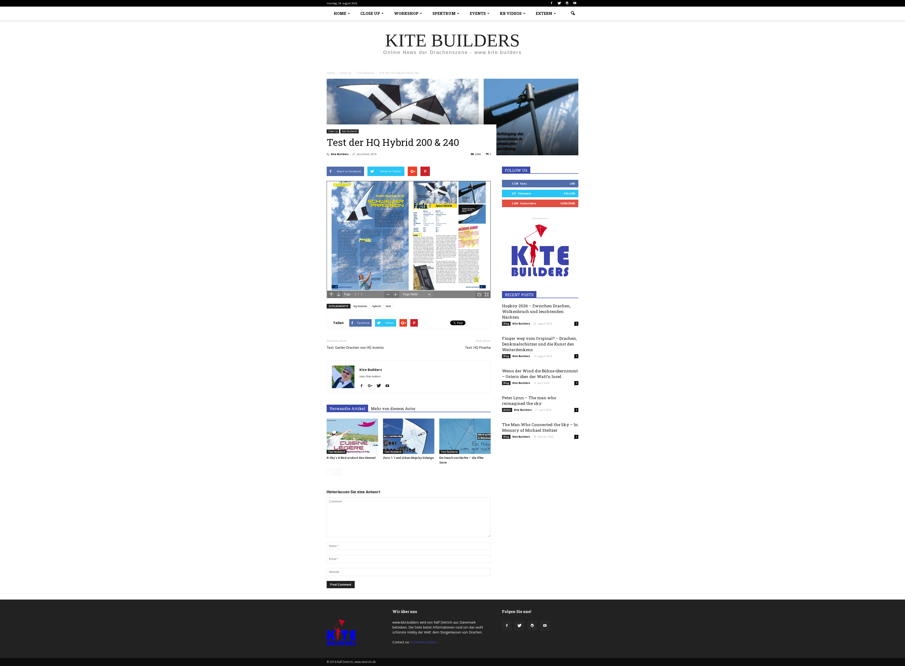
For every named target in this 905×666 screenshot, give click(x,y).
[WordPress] (567, 3)
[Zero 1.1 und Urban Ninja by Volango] (408, 436)
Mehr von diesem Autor (393, 408)
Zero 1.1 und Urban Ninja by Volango (408, 458)
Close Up (333, 131)
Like (572, 183)
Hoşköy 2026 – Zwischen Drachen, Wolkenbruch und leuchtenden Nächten (536, 311)
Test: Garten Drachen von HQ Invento (355, 347)
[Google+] (372, 386)
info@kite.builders (424, 642)
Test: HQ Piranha (478, 347)
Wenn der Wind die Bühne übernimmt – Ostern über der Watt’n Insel (540, 373)
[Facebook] (551, 3)
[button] (572, 13)
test (388, 306)
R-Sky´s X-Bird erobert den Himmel (351, 458)
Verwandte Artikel (347, 408)
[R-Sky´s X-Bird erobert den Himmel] (352, 436)
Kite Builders (340, 154)
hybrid (376, 306)
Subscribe (567, 203)
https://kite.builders (370, 376)
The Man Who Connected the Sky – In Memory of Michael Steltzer (540, 427)
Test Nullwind (349, 131)
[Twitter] (559, 3)
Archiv (507, 409)
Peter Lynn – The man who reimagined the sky (529, 400)
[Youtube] (574, 3)
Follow (569, 193)
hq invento (360, 306)
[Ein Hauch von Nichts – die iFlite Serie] (465, 436)
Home (331, 73)
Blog (506, 323)
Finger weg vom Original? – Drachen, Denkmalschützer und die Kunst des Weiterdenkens (539, 344)
